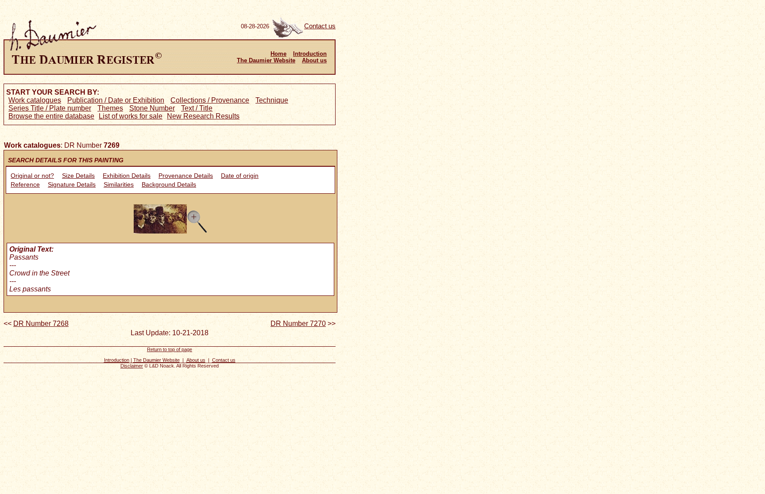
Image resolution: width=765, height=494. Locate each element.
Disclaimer (131, 365)
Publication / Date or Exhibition (115, 100)
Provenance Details (185, 175)
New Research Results (203, 116)
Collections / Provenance (209, 100)
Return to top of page (169, 349)
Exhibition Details (127, 175)
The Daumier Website (266, 60)
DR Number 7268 (41, 323)
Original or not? (32, 175)
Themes (110, 108)
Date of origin (240, 175)
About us (314, 60)
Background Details (169, 184)
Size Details (78, 175)
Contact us (320, 26)
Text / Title (196, 108)
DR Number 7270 (298, 323)
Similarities (119, 184)
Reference (25, 184)
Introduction (310, 53)
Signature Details (72, 184)
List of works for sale (130, 116)
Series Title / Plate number (49, 108)
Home (278, 53)
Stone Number (152, 108)
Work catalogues (34, 100)
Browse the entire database (51, 116)
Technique (271, 100)
